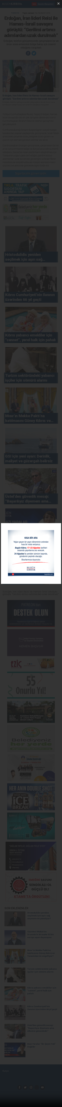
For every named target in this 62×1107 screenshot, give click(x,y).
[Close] (58, 3)
